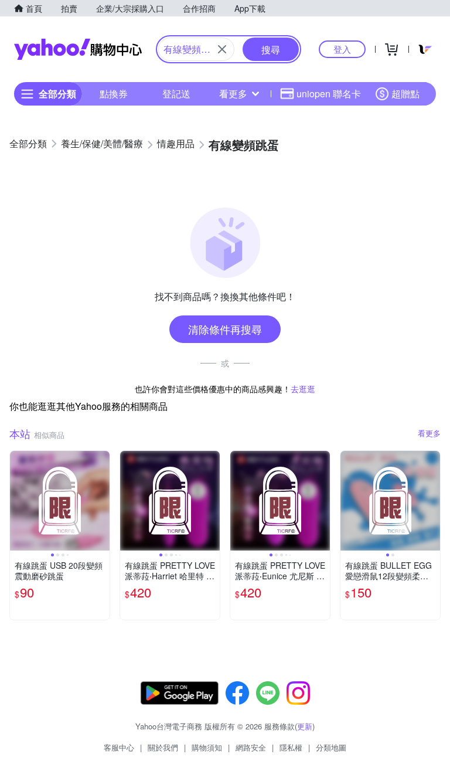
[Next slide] (102, 500)
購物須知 (207, 747)
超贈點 (405, 93)
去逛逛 (303, 389)
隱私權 (290, 747)
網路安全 (251, 747)
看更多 (233, 93)
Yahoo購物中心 (78, 49)
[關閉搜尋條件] (222, 49)
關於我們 (163, 747)
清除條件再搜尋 (225, 329)
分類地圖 (331, 747)
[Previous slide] (17, 500)
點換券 (114, 93)
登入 (342, 49)
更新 (304, 726)
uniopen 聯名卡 (328, 93)
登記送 (176, 93)
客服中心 (119, 747)
